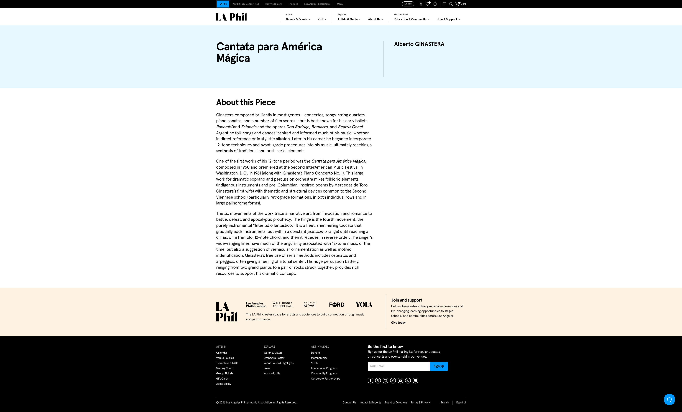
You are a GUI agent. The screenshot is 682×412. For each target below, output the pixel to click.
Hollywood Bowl (273, 4)
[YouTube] (400, 380)
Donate (408, 4)
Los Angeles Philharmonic (317, 4)
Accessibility (223, 384)
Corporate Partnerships (325, 378)
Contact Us (349, 402)
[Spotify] (408, 380)
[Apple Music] (415, 380)
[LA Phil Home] (231, 17)
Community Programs (324, 373)
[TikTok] (393, 380)
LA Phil (223, 4)
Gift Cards (222, 378)
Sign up (439, 366)
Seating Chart (224, 368)
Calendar (222, 353)
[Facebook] (370, 380)
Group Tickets (224, 373)
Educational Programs (324, 368)
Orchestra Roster (274, 358)
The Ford (293, 4)
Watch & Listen (273, 353)
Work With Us (272, 373)
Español (461, 402)
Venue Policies (225, 358)
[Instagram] (385, 380)
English (445, 402)
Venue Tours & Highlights (279, 363)
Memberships (319, 358)
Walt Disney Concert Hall (246, 4)
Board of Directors (396, 402)
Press (267, 368)
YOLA (340, 4)
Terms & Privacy (420, 402)
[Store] (435, 4)
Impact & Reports (370, 402)
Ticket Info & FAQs (227, 363)
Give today (398, 322)
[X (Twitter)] (378, 380)
